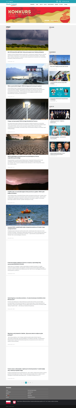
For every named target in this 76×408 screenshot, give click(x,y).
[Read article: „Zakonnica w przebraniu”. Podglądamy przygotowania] (59, 115)
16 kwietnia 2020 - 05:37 (11, 378)
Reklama (65, 4)
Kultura (45, 4)
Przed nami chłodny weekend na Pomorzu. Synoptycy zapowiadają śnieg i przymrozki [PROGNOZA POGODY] (24, 263)
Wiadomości (32, 4)
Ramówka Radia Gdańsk (32, 390)
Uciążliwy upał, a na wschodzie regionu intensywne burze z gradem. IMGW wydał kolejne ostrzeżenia (26, 192)
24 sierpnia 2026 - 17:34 (53, 101)
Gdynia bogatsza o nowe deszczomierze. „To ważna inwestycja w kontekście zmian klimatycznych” (26, 298)
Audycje (41, 4)
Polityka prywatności (31, 397)
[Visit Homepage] (11, 4)
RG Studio (61, 4)
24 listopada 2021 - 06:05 (11, 273)
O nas (7, 390)
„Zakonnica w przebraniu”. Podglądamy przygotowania (57, 121)
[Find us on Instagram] (9, 1)
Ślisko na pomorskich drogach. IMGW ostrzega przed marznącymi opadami (25, 86)
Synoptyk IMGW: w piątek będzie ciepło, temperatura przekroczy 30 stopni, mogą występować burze (26, 227)
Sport (37, 4)
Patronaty (29, 393)
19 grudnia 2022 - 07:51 (11, 96)
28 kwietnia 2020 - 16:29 (11, 344)
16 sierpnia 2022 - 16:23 (11, 202)
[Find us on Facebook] (6, 1)
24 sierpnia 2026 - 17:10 (53, 139)
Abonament (30, 395)
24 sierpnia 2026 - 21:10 (53, 123)
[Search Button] (69, 4)
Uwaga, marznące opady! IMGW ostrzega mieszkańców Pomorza (22, 121)
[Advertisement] (58, 39)
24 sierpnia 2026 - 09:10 (53, 155)
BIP (6, 395)
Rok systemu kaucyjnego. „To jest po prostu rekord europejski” (58, 137)
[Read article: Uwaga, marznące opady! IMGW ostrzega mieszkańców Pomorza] (27, 111)
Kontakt (7, 397)
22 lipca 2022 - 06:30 (10, 238)
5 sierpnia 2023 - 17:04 (11, 61)
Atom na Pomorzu (51, 4)
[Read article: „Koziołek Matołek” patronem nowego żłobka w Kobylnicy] (59, 77)
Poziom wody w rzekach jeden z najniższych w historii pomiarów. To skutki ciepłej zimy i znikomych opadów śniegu (26, 369)
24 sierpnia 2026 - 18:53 (53, 85)
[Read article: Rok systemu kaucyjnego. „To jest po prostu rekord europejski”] (59, 131)
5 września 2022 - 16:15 (11, 167)
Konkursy (56, 4)
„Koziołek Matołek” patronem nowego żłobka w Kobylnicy (58, 83)
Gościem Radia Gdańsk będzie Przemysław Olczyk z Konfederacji (59, 99)
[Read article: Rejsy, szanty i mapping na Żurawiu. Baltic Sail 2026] (59, 60)
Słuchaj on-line (65, 1)
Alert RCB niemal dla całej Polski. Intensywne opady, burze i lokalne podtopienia (26, 52)
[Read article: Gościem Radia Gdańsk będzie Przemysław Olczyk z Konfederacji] (59, 93)
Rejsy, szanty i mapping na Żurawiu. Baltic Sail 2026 (59, 66)
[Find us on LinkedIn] (12, 1)
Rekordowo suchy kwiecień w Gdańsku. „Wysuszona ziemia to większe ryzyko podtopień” (25, 334)
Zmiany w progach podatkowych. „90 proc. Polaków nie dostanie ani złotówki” (57, 154)
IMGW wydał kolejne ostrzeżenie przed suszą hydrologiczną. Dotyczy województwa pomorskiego (23, 157)
